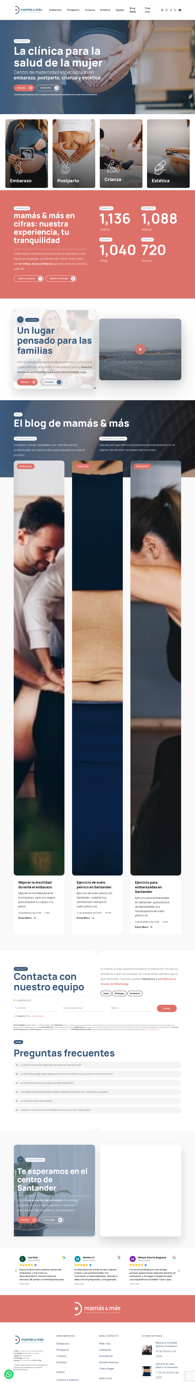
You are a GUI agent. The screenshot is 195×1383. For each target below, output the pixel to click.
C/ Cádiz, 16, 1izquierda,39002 (31, 1351)
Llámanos (105, 1349)
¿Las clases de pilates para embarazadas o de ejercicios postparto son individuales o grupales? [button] (64, 1091)
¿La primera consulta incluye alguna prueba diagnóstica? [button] (47, 1082)
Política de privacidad (34, 1016)
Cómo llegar (106, 1368)
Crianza (61, 1356)
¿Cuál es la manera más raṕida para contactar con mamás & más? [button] (51, 1064)
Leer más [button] (19, 1284)
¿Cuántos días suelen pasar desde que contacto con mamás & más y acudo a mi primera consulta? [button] (66, 1073)
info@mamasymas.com (63, 1029)
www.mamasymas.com (152, 1029)
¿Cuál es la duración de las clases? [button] (36, 1100)
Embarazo (26, 466)
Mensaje (26, 1358)
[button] (24, 88)
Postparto (63, 1349)
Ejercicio (83, 466)
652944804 (27, 1356)
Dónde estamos (109, 1362)
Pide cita (104, 1343)
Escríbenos (106, 1356)
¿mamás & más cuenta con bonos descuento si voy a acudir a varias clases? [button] (55, 1109)
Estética (62, 1362)
